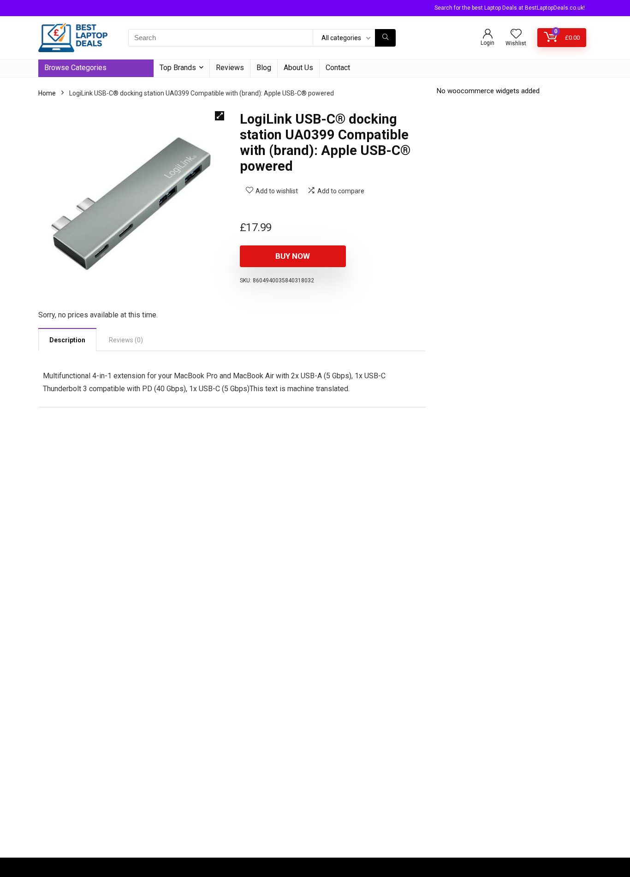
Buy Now (292, 256)
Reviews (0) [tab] (126, 340)
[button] (219, 115)
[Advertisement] (315, 783)
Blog (263, 67)
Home (47, 93)
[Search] (385, 38)
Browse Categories (75, 67)
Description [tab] (67, 340)
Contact (338, 67)
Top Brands (178, 67)
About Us (298, 67)
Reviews (230, 67)
